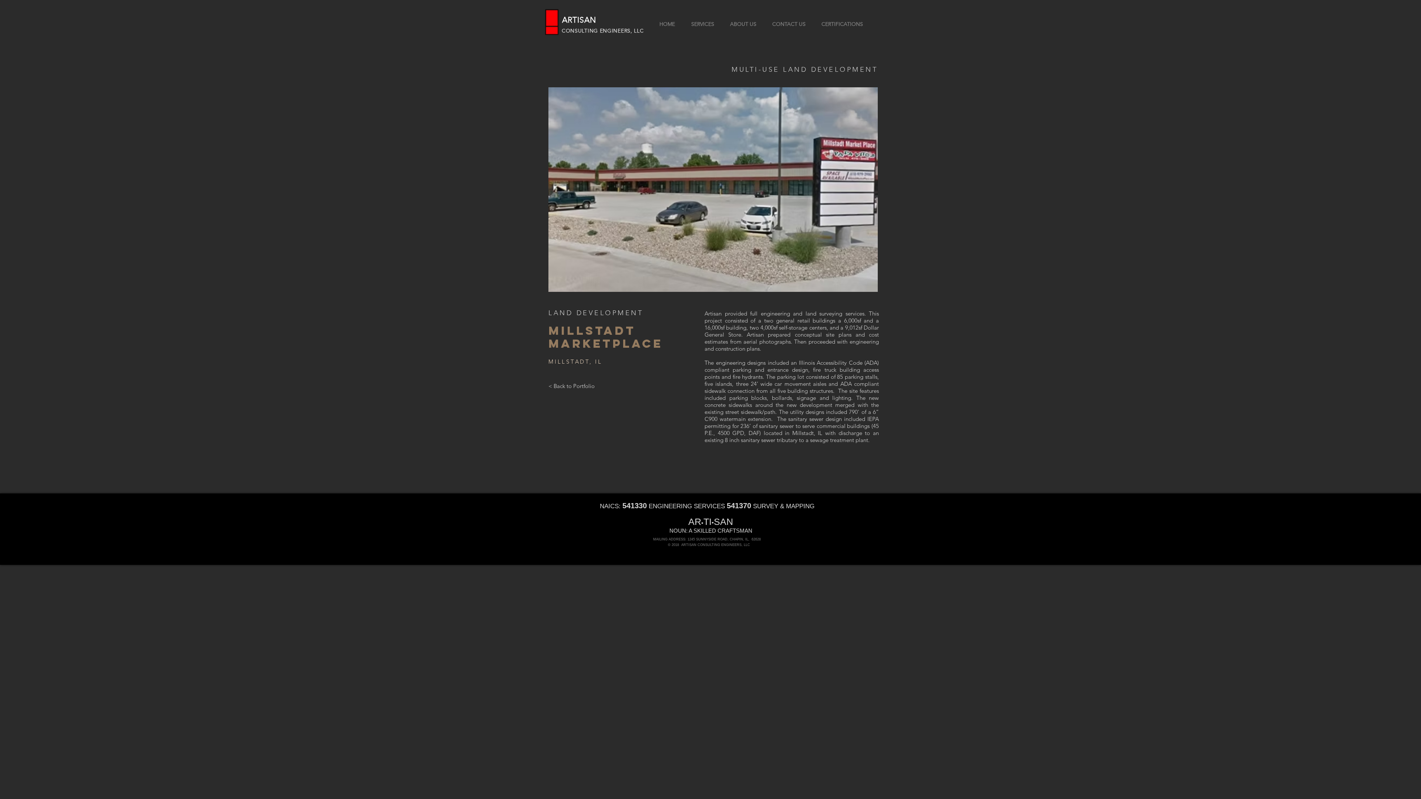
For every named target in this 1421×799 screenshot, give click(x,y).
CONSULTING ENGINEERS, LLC (603, 30)
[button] (713, 189)
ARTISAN (579, 19)
